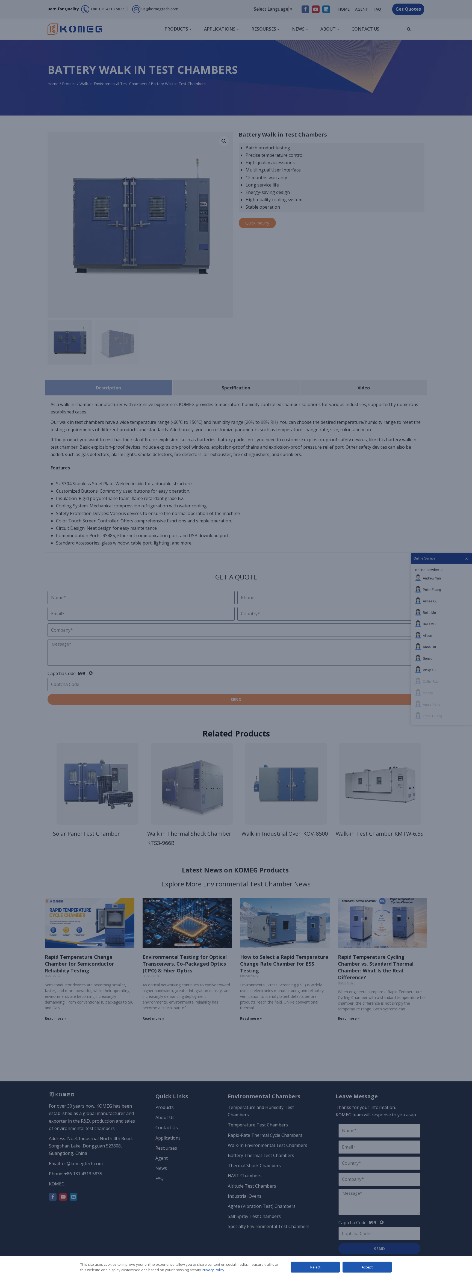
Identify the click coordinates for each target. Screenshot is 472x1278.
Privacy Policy (213, 1269)
